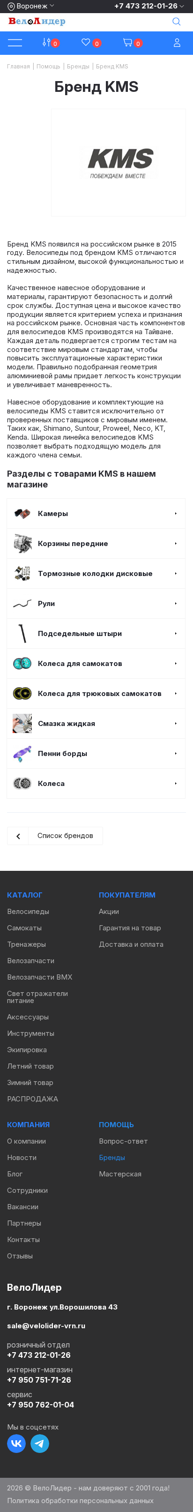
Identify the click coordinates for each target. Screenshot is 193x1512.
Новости (22, 1157)
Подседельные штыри (80, 633)
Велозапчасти (30, 960)
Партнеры (24, 1223)
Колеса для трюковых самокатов (100, 693)
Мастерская (120, 1173)
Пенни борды (62, 753)
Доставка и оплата (131, 944)
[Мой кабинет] (178, 43)
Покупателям (127, 895)
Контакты (23, 1239)
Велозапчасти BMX (39, 977)
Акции (109, 911)
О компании (26, 1141)
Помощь (116, 1124)
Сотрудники (27, 1190)
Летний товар (30, 1066)
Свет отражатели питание (37, 997)
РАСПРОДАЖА (32, 1098)
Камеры (53, 513)
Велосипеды (28, 911)
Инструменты (30, 1033)
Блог (14, 1173)
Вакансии (22, 1206)
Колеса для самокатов (80, 663)
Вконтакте (16, 1443)
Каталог (25, 895)
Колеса (51, 783)
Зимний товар (30, 1082)
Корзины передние (73, 543)
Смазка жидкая (66, 723)
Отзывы (20, 1255)
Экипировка (27, 1049)
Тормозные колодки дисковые (95, 573)
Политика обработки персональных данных (80, 1500)
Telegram (39, 1443)
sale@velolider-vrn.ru (46, 1325)
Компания (28, 1124)
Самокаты (24, 927)
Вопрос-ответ (123, 1141)
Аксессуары (28, 1016)
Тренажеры (26, 944)
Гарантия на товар (130, 927)
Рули (46, 603)
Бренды (112, 1157)
